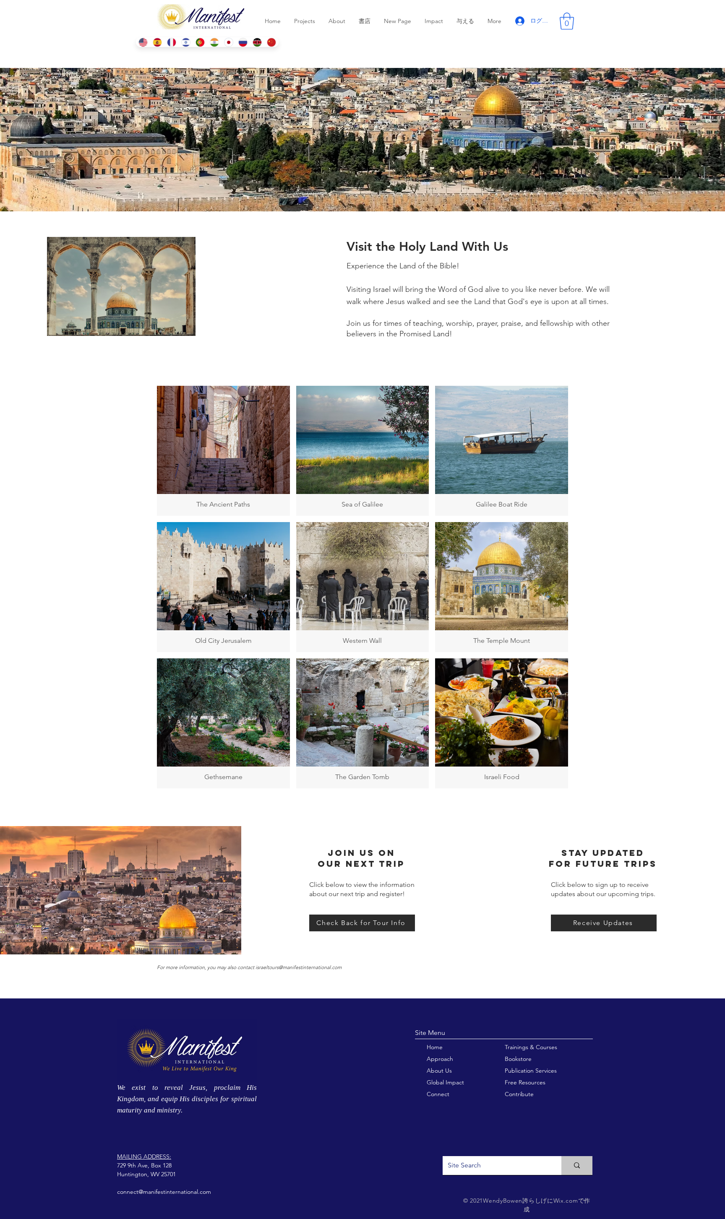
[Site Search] (576, 1165)
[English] (143, 42)
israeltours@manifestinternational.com (299, 967)
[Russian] (243, 42)
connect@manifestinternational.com (164, 1192)
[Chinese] (271, 42)
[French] (171, 42)
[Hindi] (214, 42)
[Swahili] (257, 42)
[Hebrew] (185, 42)
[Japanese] (229, 42)
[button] (567, 21)
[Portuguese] (200, 42)
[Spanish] (157, 42)
